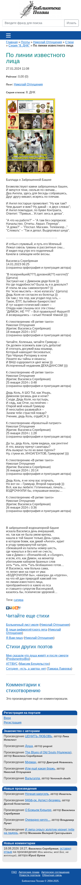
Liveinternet (10, 607)
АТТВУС (12, 663)
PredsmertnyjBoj (18, 658)
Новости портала (29, 875)
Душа (29, 746)
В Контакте (7, 607)
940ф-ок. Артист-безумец (42, 800)
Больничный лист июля (22, 624)
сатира (18, 600)
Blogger (16, 607)
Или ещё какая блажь (40, 768)
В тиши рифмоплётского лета (26, 629)
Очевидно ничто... (37, 819)
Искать (71, 23)
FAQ (14, 872)
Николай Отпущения (47, 42)
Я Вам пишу (14, 637)
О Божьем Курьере (38, 810)
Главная (12, 42)
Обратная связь (52, 875)
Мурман (30, 762)
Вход (7, 718)
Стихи (69, 42)
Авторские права (29, 872)
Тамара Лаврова (59, 668)
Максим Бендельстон (34, 663)
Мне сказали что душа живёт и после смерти (37, 655)
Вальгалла (32, 778)
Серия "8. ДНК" (19, 45)
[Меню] (8, 35)
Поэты (25, 42)
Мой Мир (13, 607)
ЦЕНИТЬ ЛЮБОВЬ (38, 736)
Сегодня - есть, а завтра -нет (26, 668)
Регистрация (12, 722)
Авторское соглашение (55, 872)
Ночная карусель (37, 793)
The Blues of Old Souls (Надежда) (48, 752)
